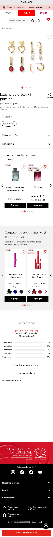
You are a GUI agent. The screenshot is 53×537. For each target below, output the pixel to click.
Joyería (9, 28)
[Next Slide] (50, 185)
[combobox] (22, 20)
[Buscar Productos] (32, 20)
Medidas (8, 144)
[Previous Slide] (2, 186)
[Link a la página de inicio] (2, 28)
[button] (8, 123)
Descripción (10, 135)
